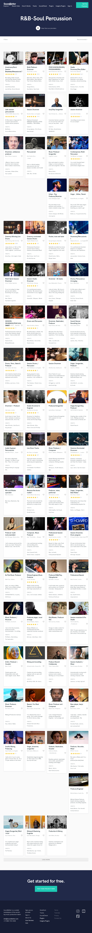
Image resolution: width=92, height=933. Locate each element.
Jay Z (71, 467)
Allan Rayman (73, 766)
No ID (75, 467)
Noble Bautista (30, 851)
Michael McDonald (9, 343)
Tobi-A (82, 510)
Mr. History (38, 681)
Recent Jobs (16, 6)
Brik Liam (29, 637)
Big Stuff (83, 681)
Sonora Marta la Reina (10, 131)
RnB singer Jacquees (75, 554)
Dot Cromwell (33, 594)
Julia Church (16, 425)
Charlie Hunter (52, 256)
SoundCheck (43, 6)
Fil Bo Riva (80, 340)
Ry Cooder (72, 385)
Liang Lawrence (74, 597)
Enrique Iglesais (30, 129)
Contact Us (57, 918)
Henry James (52, 298)
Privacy (56, 915)
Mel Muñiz (7, 129)
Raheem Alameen (53, 594)
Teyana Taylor (73, 552)
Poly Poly (72, 298)
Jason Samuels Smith (32, 552)
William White (14, 171)
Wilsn (36, 425)
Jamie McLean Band (10, 87)
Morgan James (52, 258)
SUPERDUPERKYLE (9, 594)
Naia (50, 552)
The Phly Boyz (8, 851)
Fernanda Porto (52, 343)
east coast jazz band (75, 726)
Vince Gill (81, 87)
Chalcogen (58, 298)
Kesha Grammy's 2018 (54, 87)
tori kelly (78, 681)
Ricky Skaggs (73, 89)
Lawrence (72, 681)
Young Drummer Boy (81, 214)
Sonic (28, 594)
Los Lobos (80, 383)
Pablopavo (35, 298)
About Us (28, 918)
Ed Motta (7, 383)
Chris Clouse (38, 129)
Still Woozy (8, 597)
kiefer (71, 258)
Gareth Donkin (76, 594)
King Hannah (8, 427)
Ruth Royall (59, 510)
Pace (6, 724)
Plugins (51, 6)
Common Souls (81, 256)
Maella (14, 724)
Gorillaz (34, 173)
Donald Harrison (31, 512)
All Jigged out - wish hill (54, 383)
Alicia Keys (7, 256)
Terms (56, 910)
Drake (19, 256)
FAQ (26, 923)
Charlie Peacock (74, 425)
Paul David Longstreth (10, 300)
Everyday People (74, 724)
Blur (31, 173)
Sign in (70, 6)
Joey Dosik (29, 385)
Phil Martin (7, 637)
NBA (50, 470)
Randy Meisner (73, 808)
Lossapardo (37, 554)
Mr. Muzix (51, 129)
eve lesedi (54, 552)
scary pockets (73, 256)
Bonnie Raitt (37, 340)
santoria (81, 724)
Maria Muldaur (30, 340)
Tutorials (57, 913)
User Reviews (29, 920)
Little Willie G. (73, 383)
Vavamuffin (29, 298)
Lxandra (72, 340)
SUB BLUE (60, 594)
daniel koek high (52, 385)
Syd (71, 594)
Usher (40, 637)
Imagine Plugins (60, 6)
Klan (76, 340)
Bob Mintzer (60, 214)
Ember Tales (73, 300)
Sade (28, 173)
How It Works (26, 6)
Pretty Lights (81, 766)
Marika (40, 298)
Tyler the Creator (81, 467)
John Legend (14, 256)
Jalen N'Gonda (8, 425)
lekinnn (54, 768)
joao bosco (13, 383)
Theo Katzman (30, 383)
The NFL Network (59, 467)
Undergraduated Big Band (55, 554)
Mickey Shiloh (52, 171)
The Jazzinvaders (9, 639)
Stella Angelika (52, 510)
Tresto (50, 681)
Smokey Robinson (74, 810)
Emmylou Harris (74, 87)
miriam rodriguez (53, 214)
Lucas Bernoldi (55, 340)
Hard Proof (36, 256)
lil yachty (17, 594)
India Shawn (35, 637)
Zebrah (10, 724)
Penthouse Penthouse (54, 597)
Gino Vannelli (81, 808)
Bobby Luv (72, 214)
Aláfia (50, 340)
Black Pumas (30, 256)
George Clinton (30, 87)
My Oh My (29, 681)
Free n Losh (73, 768)
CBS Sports (51, 467)
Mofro (58, 256)
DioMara (40, 594)
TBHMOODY (52, 131)
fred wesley (7, 171)
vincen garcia (52, 216)
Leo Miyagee (77, 510)
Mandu (50, 768)
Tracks (35, 6)
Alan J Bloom (8, 298)
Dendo (72, 510)
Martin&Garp (14, 637)
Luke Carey (51, 512)
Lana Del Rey (8, 89)
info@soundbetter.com (11, 919)
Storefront (43, 910)
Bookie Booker (57, 129)
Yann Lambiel (8, 173)
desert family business (54, 770)
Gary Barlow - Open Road (33, 89)
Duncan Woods (79, 298)
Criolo (17, 383)
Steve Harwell (30, 131)
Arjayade (51, 300)
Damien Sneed (30, 554)
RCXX (34, 681)
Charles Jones (38, 383)
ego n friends (38, 851)
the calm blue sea (31, 258)
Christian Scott (30, 510)
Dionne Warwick (16, 89)
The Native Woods (31, 853)
